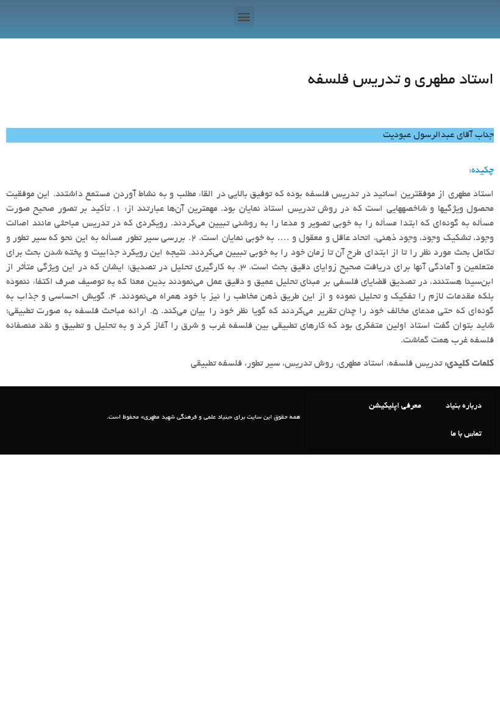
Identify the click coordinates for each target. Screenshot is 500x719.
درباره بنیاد (464, 406)
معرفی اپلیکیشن (395, 406)
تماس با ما (466, 434)
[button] (244, 16)
